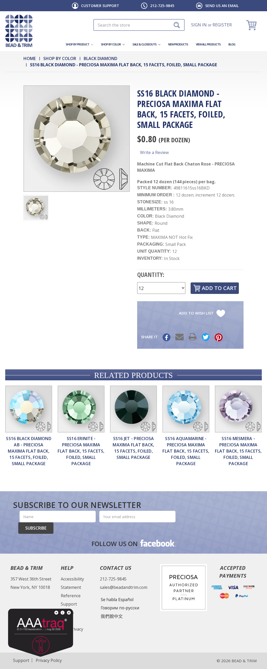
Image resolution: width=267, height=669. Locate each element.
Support (69, 604)
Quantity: (150, 274)
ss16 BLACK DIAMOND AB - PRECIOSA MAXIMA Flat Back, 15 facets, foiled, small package (28, 451)
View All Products (208, 44)
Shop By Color (111, 44)
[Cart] (252, 25)
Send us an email (222, 5)
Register (222, 25)
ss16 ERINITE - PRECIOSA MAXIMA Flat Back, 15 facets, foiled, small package (81, 451)
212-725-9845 (162, 5)
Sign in (199, 25)
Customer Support (100, 5)
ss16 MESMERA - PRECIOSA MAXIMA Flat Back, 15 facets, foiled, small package (238, 451)
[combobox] (139, 25)
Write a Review (154, 152)
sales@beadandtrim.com (123, 587)
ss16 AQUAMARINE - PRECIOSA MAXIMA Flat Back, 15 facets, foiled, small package (185, 451)
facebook (157, 543)
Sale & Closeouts (144, 44)
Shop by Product (78, 44)
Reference (71, 596)
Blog (231, 44)
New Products (178, 44)
